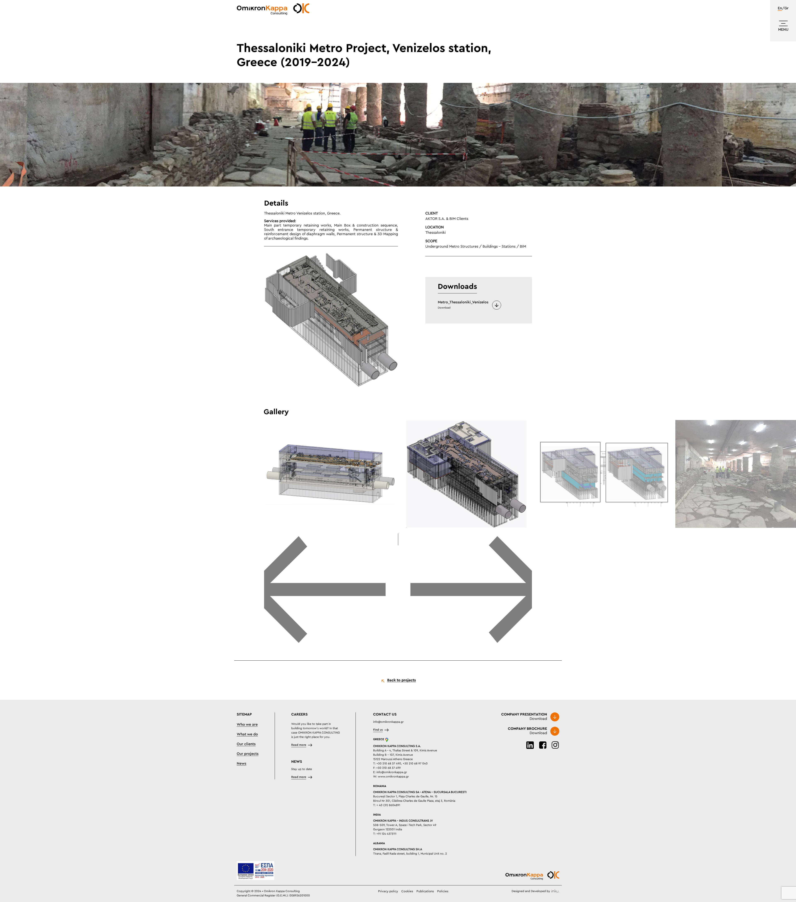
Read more (298, 744)
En (780, 8)
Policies (442, 891)
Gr (786, 8)
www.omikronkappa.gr (393, 776)
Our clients (246, 744)
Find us (378, 729)
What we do (247, 734)
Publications (425, 891)
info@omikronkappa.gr (388, 721)
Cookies (407, 891)
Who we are (247, 724)
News (241, 763)
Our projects (247, 754)
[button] (325, 590)
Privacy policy (388, 891)
